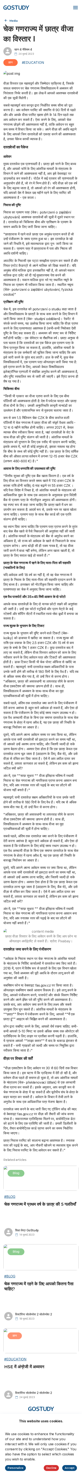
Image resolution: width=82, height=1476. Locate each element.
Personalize (15, 1467)
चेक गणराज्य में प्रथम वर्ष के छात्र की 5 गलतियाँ (40, 1204)
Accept (69, 1467)
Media (13, 20)
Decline (51, 1467)
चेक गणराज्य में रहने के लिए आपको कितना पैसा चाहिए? (39, 1286)
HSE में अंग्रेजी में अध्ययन (24, 1366)
